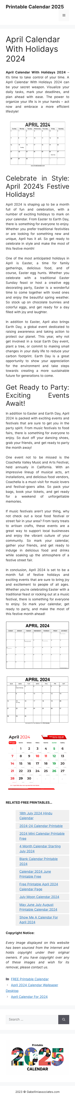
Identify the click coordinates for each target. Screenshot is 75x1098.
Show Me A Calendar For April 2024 (38, 919)
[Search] (63, 1019)
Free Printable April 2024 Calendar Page (38, 886)
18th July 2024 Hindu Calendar (35, 815)
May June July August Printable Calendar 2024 (38, 907)
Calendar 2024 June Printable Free (35, 874)
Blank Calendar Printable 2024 (38, 861)
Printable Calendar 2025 (35, 7)
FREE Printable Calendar (30, 979)
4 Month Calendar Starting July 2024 (40, 848)
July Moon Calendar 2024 (39, 897)
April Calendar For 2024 (29, 997)
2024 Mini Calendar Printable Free (42, 836)
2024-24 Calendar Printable (41, 826)
